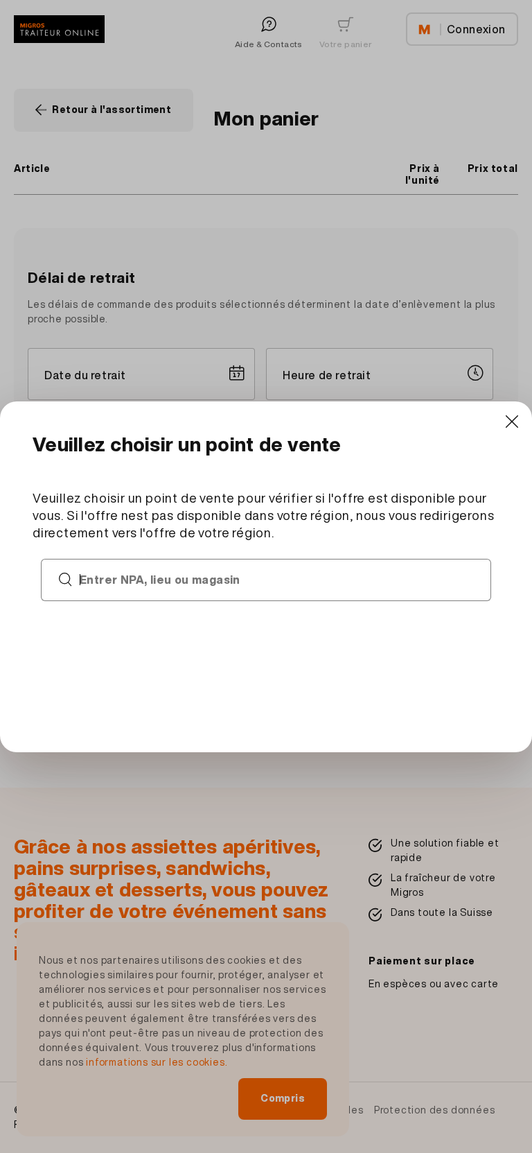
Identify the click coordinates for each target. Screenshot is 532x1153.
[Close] (511, 422)
